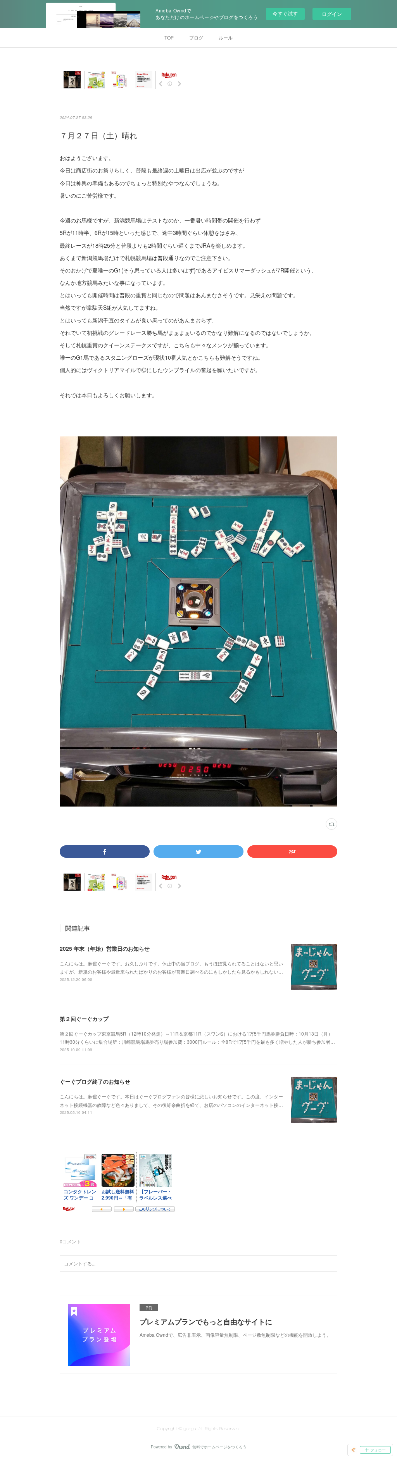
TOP (169, 37)
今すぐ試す (285, 13)
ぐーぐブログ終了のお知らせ (95, 1081)
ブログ (196, 37)
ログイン (332, 13)
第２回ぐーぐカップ (84, 1018)
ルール (226, 37)
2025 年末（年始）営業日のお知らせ (105, 948)
